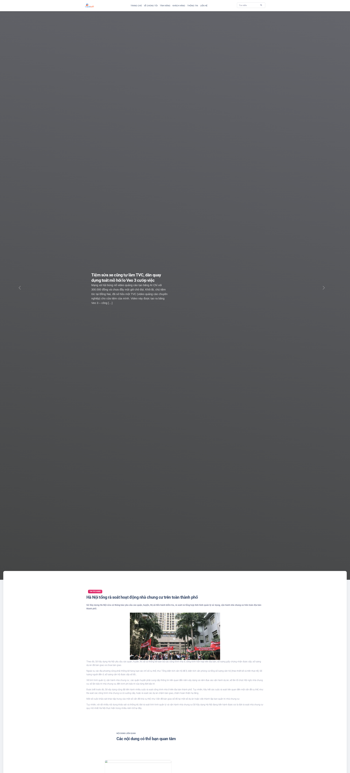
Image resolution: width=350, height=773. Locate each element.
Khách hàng (179, 6)
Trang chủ (136, 6)
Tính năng (165, 6)
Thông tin (192, 6)
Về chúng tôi (151, 6)
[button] (324, 290)
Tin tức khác (95, 591)
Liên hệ (203, 6)
